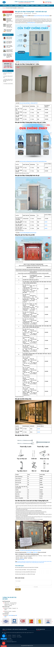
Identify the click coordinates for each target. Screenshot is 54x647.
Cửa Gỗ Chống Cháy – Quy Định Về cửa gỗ (9, 46)
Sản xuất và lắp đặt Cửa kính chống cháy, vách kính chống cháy (9, 20)
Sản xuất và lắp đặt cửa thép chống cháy (9, 30)
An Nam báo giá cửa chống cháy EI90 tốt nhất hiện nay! (25, 571)
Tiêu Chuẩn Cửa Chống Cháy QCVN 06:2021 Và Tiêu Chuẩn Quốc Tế (9, 56)
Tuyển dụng (42, 5)
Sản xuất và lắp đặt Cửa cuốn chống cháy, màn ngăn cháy (9, 25)
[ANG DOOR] (4, 2)
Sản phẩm (16, 5)
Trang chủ (4, 5)
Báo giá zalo (3, 638)
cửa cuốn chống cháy (42, 561)
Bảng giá (27, 5)
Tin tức (36, 5)
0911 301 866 (48, 2)
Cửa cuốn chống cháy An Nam (7, 73)
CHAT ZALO (35, 552)
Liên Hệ (46, 221)
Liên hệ (48, 5)
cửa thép (23, 562)
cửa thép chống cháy (34, 562)
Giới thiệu (10, 5)
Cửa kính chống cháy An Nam (7, 77)
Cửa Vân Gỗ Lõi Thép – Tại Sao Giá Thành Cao (9, 38)
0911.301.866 (25, 15)
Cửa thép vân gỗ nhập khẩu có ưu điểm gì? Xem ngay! (25, 574)
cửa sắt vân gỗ (19, 562)
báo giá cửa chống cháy (21, 561)
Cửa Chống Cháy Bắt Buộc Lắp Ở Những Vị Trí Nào (9, 50)
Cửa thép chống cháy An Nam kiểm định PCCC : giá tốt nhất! (8, 80)
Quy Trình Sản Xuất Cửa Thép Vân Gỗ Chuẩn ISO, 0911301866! (26, 567)
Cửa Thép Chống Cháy (31, 22)
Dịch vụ (22, 5)
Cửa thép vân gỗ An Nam (8, 83)
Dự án (32, 5)
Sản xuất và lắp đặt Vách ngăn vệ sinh (9, 15)
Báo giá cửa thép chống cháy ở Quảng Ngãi (41, 15)
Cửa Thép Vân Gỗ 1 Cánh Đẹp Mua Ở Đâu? (9, 42)
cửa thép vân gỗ (41, 562)
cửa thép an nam (28, 562)
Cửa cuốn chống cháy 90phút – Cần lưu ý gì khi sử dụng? (25, 569)
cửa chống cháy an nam (35, 561)
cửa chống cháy (28, 561)
